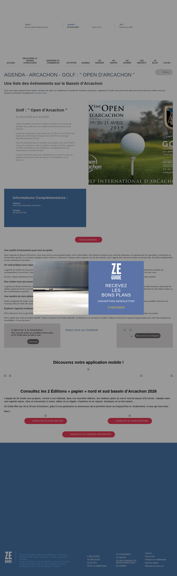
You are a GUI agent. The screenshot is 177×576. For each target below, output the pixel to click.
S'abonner (116, 307)
